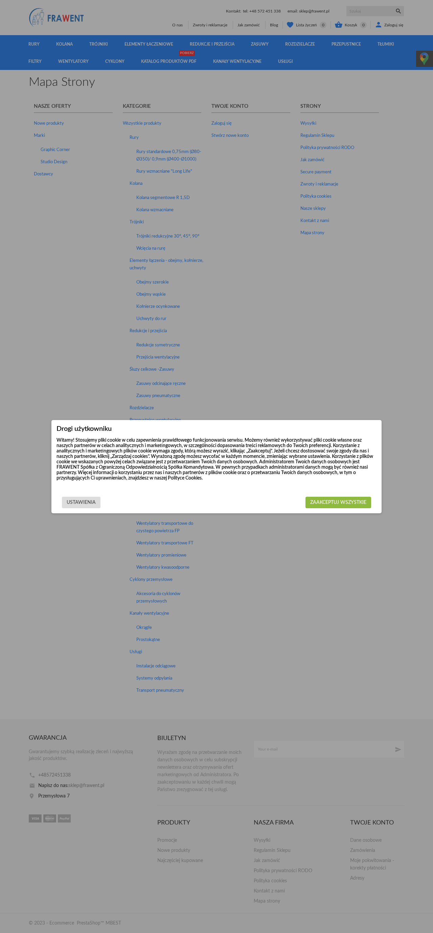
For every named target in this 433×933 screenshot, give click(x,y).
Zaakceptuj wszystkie (338, 502)
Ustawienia (81, 502)
